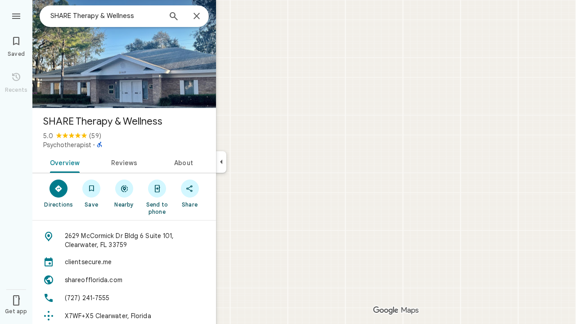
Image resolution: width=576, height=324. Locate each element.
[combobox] (105, 15)
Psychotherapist (67, 145)
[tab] (63, 162)
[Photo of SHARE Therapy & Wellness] (124, 54)
